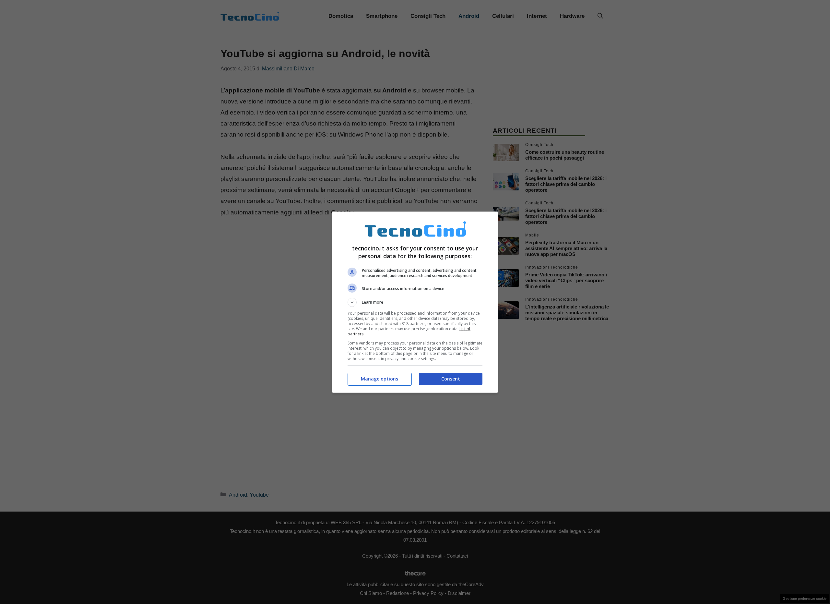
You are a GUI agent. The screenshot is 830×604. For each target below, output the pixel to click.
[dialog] (415, 302)
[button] (415, 302)
